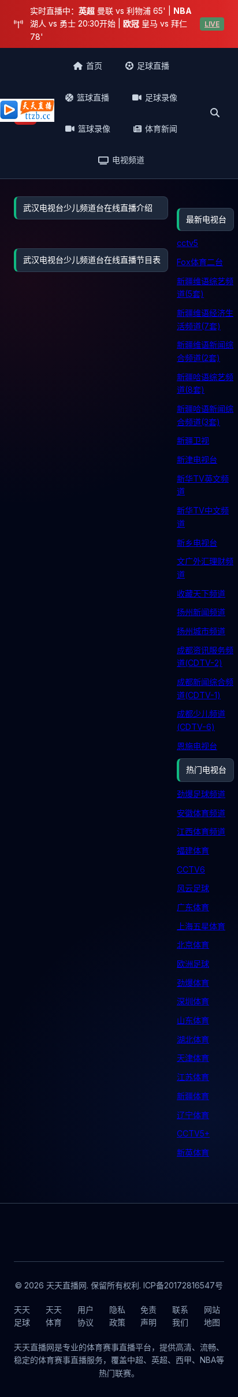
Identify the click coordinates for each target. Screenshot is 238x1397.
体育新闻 (161, 128)
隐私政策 (117, 1316)
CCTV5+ (193, 1133)
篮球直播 (93, 97)
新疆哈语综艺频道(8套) (205, 383)
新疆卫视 (193, 440)
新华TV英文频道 (203, 485)
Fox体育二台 (200, 262)
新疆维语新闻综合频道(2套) (205, 351)
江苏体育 (193, 1077)
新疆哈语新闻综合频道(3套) (205, 415)
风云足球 (193, 888)
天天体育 (54, 1316)
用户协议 (85, 1316)
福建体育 (193, 850)
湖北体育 (193, 1039)
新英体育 (193, 1152)
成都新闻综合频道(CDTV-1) (205, 688)
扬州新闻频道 (201, 612)
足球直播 (153, 65)
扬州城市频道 (201, 631)
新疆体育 (193, 1096)
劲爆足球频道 (201, 794)
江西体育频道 (201, 831)
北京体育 (193, 944)
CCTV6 (191, 869)
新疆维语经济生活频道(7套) (205, 319)
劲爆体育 (193, 983)
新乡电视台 (197, 542)
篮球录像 (94, 128)
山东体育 (193, 1020)
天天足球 (22, 1316)
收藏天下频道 (201, 593)
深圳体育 (193, 1001)
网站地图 (212, 1316)
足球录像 (161, 97)
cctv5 (187, 243)
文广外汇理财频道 (205, 567)
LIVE (212, 24)
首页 (94, 65)
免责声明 (148, 1316)
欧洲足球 (193, 963)
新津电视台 (197, 459)
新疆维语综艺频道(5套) (205, 287)
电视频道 (128, 160)
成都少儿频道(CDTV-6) (201, 720)
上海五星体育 (201, 926)
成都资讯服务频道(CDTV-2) (205, 656)
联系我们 (180, 1316)
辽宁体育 (193, 1115)
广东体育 (193, 907)
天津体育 (193, 1058)
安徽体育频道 (201, 813)
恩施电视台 (197, 746)
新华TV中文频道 (203, 516)
